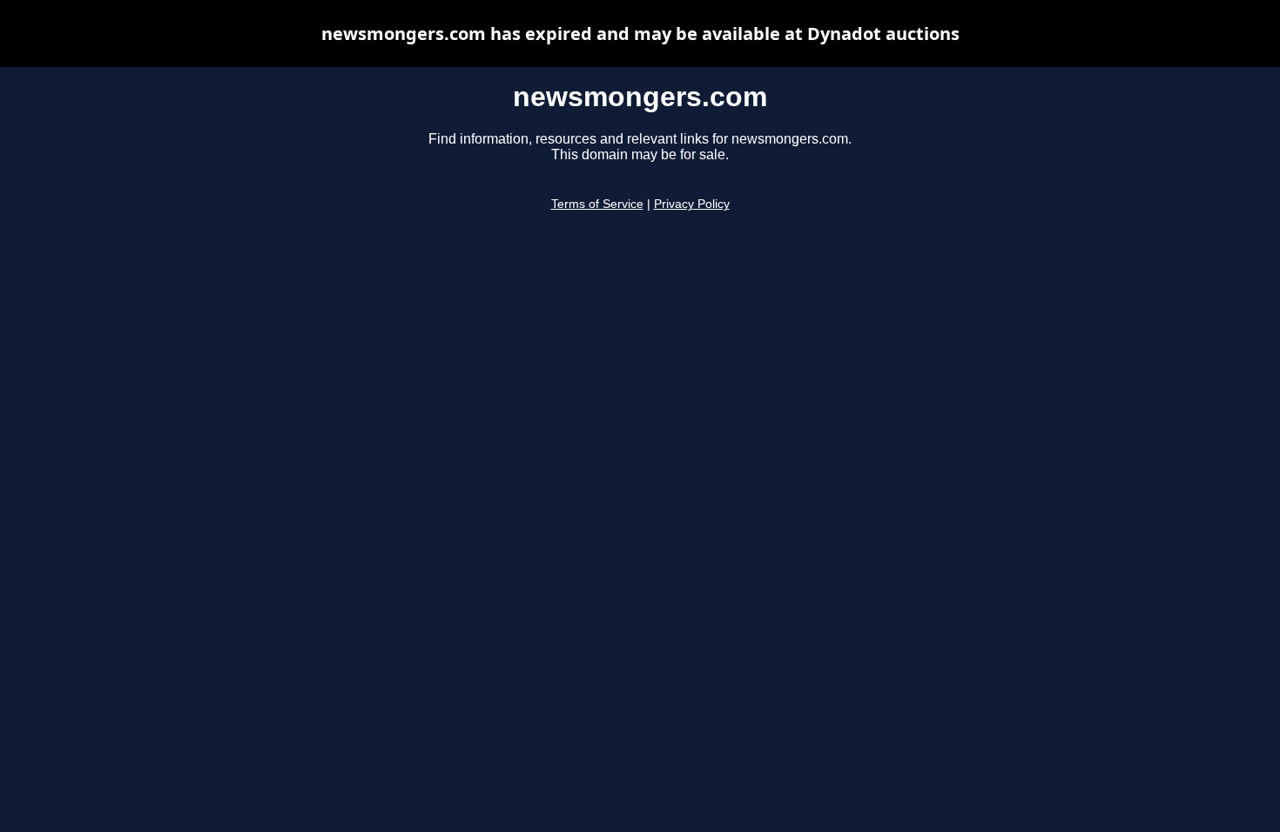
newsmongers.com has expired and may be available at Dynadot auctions (640, 33)
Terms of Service (597, 204)
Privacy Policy (692, 204)
